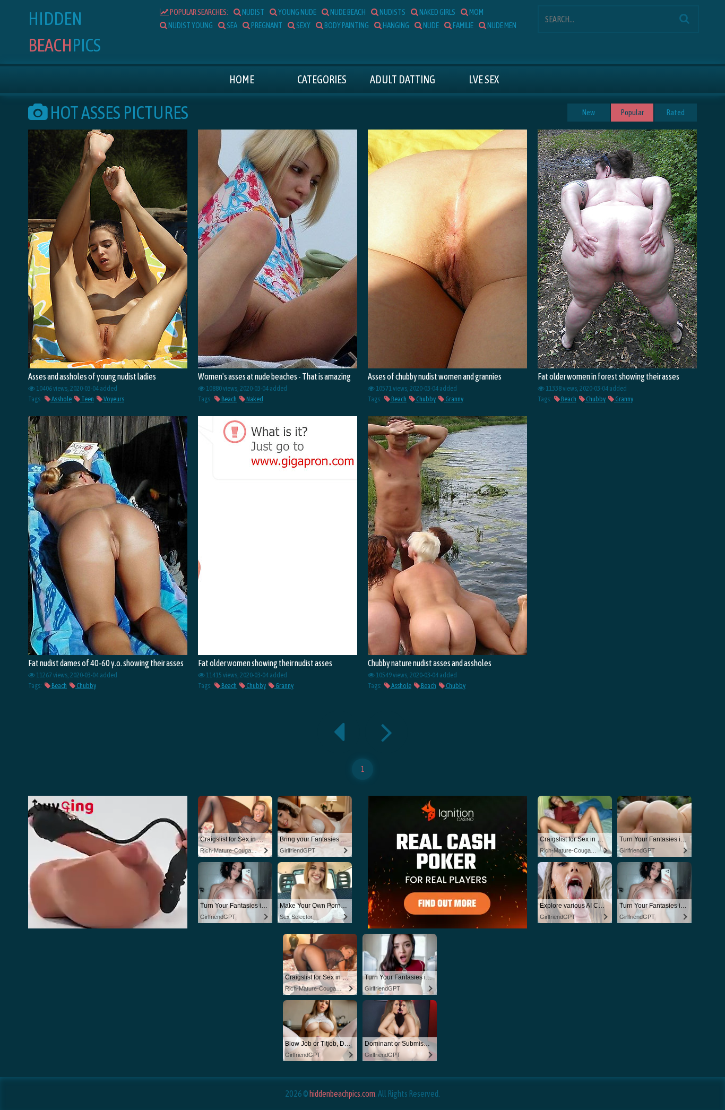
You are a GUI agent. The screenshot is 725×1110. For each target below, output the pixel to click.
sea (231, 25)
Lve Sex (484, 79)
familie (462, 25)
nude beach (347, 11)
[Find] (684, 18)
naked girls (436, 11)
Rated (676, 112)
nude (430, 25)
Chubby (425, 399)
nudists (391, 11)
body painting (346, 25)
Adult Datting (402, 79)
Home (241, 79)
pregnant (266, 25)
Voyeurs (113, 399)
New (588, 112)
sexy (302, 25)
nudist (252, 11)
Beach (228, 399)
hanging (395, 25)
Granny (453, 399)
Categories (322, 79)
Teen (87, 399)
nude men (501, 25)
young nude (296, 11)
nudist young (190, 25)
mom (476, 11)
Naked (254, 399)
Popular (632, 112)
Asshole (61, 399)
